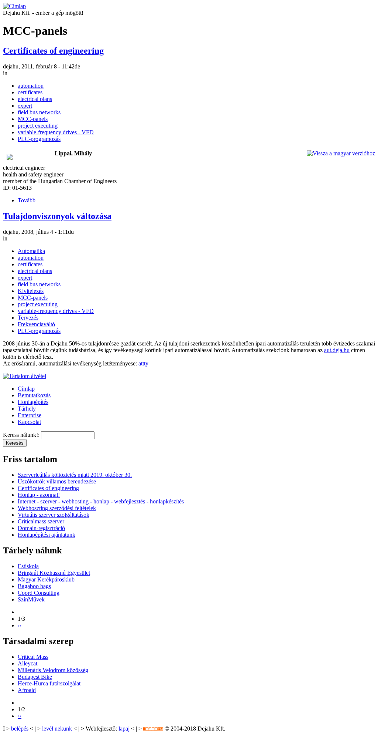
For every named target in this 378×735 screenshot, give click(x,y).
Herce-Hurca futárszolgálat (49, 683)
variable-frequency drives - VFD (56, 132)
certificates (30, 92)
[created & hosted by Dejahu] (153, 728)
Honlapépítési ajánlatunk (46, 535)
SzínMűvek (31, 599)
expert (25, 105)
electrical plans (35, 99)
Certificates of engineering (53, 50)
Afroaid (27, 690)
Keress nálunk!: (22, 435)
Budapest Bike (35, 677)
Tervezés (28, 317)
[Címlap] (14, 6)
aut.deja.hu (337, 350)
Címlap (26, 388)
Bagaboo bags (34, 586)
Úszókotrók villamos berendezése (57, 481)
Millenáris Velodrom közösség (53, 670)
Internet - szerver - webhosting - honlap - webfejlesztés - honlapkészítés (101, 501)
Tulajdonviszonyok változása (57, 216)
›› (19, 625)
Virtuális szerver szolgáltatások (53, 515)
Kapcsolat (29, 422)
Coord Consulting (38, 593)
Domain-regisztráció (41, 528)
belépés (19, 728)
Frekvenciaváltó (36, 324)
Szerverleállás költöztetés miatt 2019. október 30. (75, 475)
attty (143, 363)
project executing (38, 125)
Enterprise (29, 415)
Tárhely (27, 408)
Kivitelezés (31, 291)
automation (31, 85)
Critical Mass (33, 657)
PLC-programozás (39, 139)
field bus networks (39, 112)
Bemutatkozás (34, 395)
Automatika (31, 251)
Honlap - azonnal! (39, 495)
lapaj (124, 728)
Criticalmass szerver (41, 521)
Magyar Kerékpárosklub (46, 579)
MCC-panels (33, 119)
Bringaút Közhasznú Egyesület (54, 573)
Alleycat (27, 663)
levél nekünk (57, 728)
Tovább (26, 200)
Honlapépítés (33, 402)
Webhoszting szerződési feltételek (57, 508)
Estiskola (28, 566)
